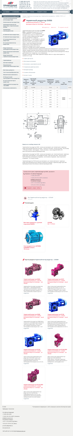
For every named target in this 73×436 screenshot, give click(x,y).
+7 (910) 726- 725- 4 (24, 3)
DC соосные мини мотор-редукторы (9, 43)
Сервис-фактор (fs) (28, 58)
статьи (32, 11)
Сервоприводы (7, 60)
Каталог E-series (28, 75)
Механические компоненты (10, 74)
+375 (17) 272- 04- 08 (24, 4)
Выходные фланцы (28, 69)
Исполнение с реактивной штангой (32, 64)
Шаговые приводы (8, 62)
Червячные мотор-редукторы (11, 16)
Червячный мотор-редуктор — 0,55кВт (50, 16)
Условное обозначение (29, 72)
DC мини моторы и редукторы (11, 37)
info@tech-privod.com (25, 8)
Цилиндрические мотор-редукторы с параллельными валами (11, 26)
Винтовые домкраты (8, 70)
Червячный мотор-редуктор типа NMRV (10, 85)
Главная (24, 16)
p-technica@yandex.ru (8, 425)
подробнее (26, 293)
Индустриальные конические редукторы (11, 52)
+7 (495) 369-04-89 (35, 175)
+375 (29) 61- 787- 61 (24, 6)
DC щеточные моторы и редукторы (9, 81)
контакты (24, 11)
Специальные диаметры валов (31, 67)
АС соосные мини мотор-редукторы (9, 40)
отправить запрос (42, 11)
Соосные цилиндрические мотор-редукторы (10, 19)
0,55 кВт (41, 32)
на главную (6, 11)
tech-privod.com (6, 428)
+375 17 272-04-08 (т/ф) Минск (38, 182)
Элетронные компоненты (9, 88)
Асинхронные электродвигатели (8, 30)
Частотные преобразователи (11, 72)
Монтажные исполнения (30, 61)
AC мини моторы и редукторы (11, 34)
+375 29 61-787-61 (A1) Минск (38, 185)
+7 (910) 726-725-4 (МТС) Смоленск (39, 177)
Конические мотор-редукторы (11, 22)
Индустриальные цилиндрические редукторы (10, 48)
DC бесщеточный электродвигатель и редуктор (11, 77)
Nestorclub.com (22, 431)
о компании (15, 11)
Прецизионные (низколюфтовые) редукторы (11, 65)
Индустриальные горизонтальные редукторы (10, 56)
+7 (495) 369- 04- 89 (24, 1)
